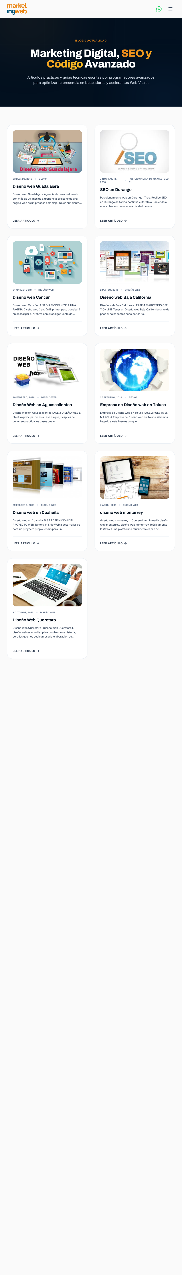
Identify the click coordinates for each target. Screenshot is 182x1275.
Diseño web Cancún (32, 297)
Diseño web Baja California (125, 297)
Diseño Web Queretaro (34, 620)
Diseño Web (46, 289)
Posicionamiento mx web (145, 178)
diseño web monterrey (121, 512)
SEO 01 (43, 178)
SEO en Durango (116, 189)
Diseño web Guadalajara (36, 186)
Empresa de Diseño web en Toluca (133, 405)
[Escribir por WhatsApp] (158, 8)
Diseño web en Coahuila (36, 512)
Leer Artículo (24, 220)
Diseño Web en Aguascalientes (42, 405)
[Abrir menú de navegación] (170, 8)
